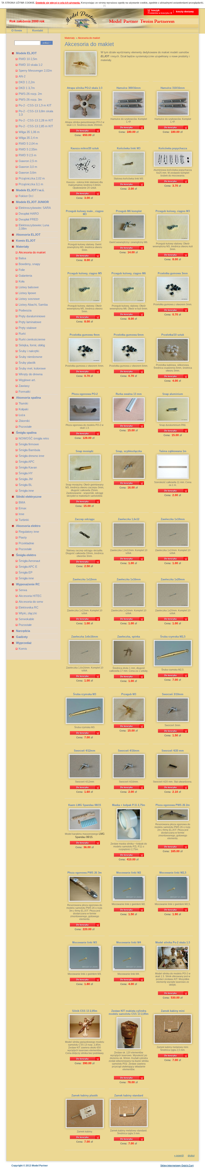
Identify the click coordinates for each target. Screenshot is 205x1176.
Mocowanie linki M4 (128, 942)
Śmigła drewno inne (31, 455)
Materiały (22, 246)
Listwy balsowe (29, 287)
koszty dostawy (185, 11)
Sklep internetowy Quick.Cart (177, 1165)
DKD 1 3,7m (27, 88)
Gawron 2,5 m (28, 161)
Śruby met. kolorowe (32, 368)
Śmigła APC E (28, 566)
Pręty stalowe (27, 327)
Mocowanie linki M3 (84, 942)
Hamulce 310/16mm (173, 87)
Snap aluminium (172, 393)
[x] (104, 5)
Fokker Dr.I (26, 196)
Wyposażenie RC (28, 584)
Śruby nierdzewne (30, 356)
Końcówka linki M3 (128, 148)
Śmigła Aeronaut (29, 560)
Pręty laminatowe (30, 322)
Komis (23, 648)
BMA (22, 502)
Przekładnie (26, 543)
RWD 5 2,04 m (28, 143)
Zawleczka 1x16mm (129, 579)
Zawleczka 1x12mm (85, 579)
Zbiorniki (24, 420)
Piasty (23, 537)
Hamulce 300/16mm (129, 87)
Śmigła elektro (26, 555)
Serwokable (26, 619)
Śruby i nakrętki (29, 351)
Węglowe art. (27, 380)
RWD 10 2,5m (28, 59)
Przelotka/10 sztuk (172, 334)
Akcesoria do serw (31, 601)
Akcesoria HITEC (30, 596)
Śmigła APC (26, 461)
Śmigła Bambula (29, 450)
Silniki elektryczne (28, 496)
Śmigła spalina (26, 432)
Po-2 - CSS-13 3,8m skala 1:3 (36, 112)
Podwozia (25, 310)
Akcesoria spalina (28, 397)
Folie (22, 269)
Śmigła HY (26, 473)
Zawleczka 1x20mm (173, 579)
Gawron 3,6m (27, 172)
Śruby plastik (27, 362)
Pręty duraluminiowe (32, 316)
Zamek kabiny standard (128, 1095)
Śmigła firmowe (29, 444)
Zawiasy (24, 385)
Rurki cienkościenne (32, 339)
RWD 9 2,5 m (27, 155)
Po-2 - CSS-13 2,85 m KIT (36, 126)
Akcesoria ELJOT (28, 234)
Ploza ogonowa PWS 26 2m (173, 805)
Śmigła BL (25, 484)
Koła (21, 281)
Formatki (24, 391)
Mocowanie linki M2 (128, 872)
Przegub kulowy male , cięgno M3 (85, 213)
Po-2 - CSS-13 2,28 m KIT (36, 120)
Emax (22, 508)
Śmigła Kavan (28, 467)
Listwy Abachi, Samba (33, 304)
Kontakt (37, 30)
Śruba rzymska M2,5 (172, 636)
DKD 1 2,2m (27, 82)
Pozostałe (25, 426)
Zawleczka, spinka (128, 636)
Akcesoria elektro (28, 525)
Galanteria (25, 275)
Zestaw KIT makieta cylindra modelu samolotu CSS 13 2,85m (129, 1012)
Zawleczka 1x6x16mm (84, 636)
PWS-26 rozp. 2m (30, 93)
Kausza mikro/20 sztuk (85, 148)
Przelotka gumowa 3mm (173, 273)
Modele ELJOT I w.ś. (30, 190)
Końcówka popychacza (173, 148)
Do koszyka (82, 130)
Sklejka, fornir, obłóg (32, 345)
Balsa (22, 258)
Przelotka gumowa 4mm (85, 334)
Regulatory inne (29, 531)
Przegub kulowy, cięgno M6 (129, 273)
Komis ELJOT (25, 240)
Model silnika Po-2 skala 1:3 (172, 942)
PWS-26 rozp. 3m (30, 99)
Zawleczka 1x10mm (173, 519)
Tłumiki (23, 403)
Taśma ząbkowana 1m (172, 451)
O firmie (16, 30)
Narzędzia (23, 631)
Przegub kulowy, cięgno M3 (173, 211)
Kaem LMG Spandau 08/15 (84, 805)
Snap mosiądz (84, 451)
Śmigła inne (26, 490)
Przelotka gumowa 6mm (129, 334)
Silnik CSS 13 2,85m (84, 1010)
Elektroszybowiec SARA (35, 207)
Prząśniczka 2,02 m (32, 178)
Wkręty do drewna (30, 374)
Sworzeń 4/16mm (128, 750)
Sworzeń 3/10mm (172, 694)
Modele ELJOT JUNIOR (32, 202)
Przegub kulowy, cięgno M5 (84, 273)
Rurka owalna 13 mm (129, 393)
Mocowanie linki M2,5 (172, 872)
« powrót (179, 1155)
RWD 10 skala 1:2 (30, 64)
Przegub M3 (128, 694)
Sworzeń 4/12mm (84, 750)
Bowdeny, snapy (29, 264)
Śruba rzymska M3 (84, 694)
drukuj (191, 1155)
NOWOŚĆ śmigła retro (34, 438)
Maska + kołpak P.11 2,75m (128, 805)
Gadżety (22, 637)
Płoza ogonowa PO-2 (85, 393)
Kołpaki (23, 409)
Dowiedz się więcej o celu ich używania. (58, 2)
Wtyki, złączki (28, 613)
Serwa (23, 590)
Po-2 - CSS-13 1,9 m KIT (35, 105)
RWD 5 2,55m (28, 149)
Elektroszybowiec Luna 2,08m (34, 226)
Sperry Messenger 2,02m (35, 70)
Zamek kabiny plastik (84, 1095)
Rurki (22, 333)
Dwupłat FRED (28, 219)
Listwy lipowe (27, 293)
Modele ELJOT (26, 53)
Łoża (22, 415)
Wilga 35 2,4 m (28, 137)
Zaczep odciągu (84, 519)
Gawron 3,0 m (28, 166)
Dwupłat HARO (29, 213)
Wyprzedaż (24, 643)
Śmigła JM (26, 479)
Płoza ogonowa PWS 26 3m (84, 872)
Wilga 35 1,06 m (29, 132)
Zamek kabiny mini (173, 1010)
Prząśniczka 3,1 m (31, 184)
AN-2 (22, 76)
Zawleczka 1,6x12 (128, 519)
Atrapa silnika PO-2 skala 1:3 (84, 87)
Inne (21, 514)
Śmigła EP (25, 572)
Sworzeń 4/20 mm (173, 750)
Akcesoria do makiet (32, 252)
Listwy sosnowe (29, 298)
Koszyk (155, 10)
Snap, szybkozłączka (129, 451)
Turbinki (24, 519)
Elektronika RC (28, 607)
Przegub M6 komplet (129, 211)
